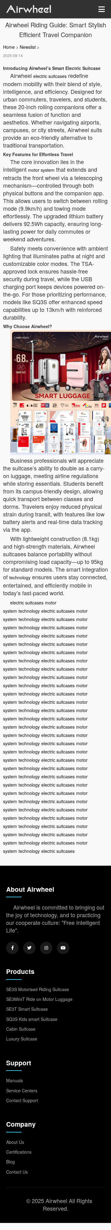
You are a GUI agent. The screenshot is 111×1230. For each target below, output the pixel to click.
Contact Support (22, 1100)
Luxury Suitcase (21, 1039)
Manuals (14, 1080)
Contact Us (17, 1172)
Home (9, 47)
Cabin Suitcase (20, 1029)
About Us (15, 1142)
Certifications (18, 1152)
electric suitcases (50, 76)
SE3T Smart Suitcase (27, 1009)
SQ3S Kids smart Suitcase (31, 1019)
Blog (10, 1162)
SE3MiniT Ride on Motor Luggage (39, 999)
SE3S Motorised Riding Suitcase (37, 989)
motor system (41, 170)
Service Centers (21, 1090)
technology (20, 577)
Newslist (28, 47)
